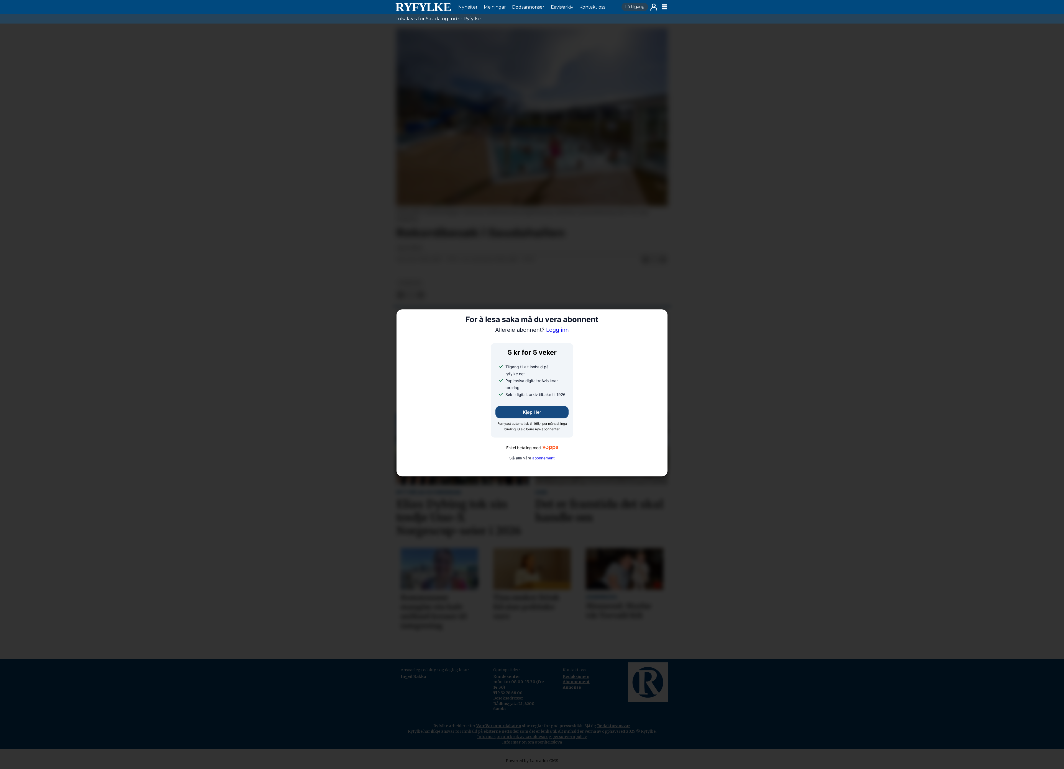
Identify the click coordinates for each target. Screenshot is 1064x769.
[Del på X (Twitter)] (654, 260)
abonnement (543, 458)
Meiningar (495, 7)
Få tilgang (634, 6)
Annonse (572, 687)
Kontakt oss (592, 7)
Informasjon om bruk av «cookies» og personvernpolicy (532, 736)
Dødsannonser (528, 7)
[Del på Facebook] (645, 260)
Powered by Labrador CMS (532, 760)
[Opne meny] (664, 7)
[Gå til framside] (423, 6)
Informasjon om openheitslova (532, 742)
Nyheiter (468, 7)
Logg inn (653, 7)
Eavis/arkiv (562, 7)
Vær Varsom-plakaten (498, 725)
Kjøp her (532, 412)
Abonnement (576, 681)
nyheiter (410, 283)
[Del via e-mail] (663, 260)
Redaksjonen (576, 676)
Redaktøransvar (613, 725)
